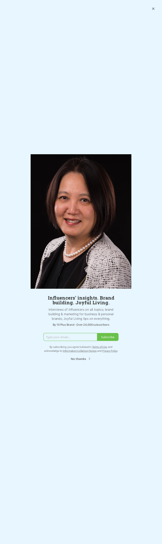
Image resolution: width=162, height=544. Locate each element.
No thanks (78, 359)
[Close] (153, 9)
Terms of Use (99, 347)
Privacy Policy (109, 351)
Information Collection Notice (80, 351)
